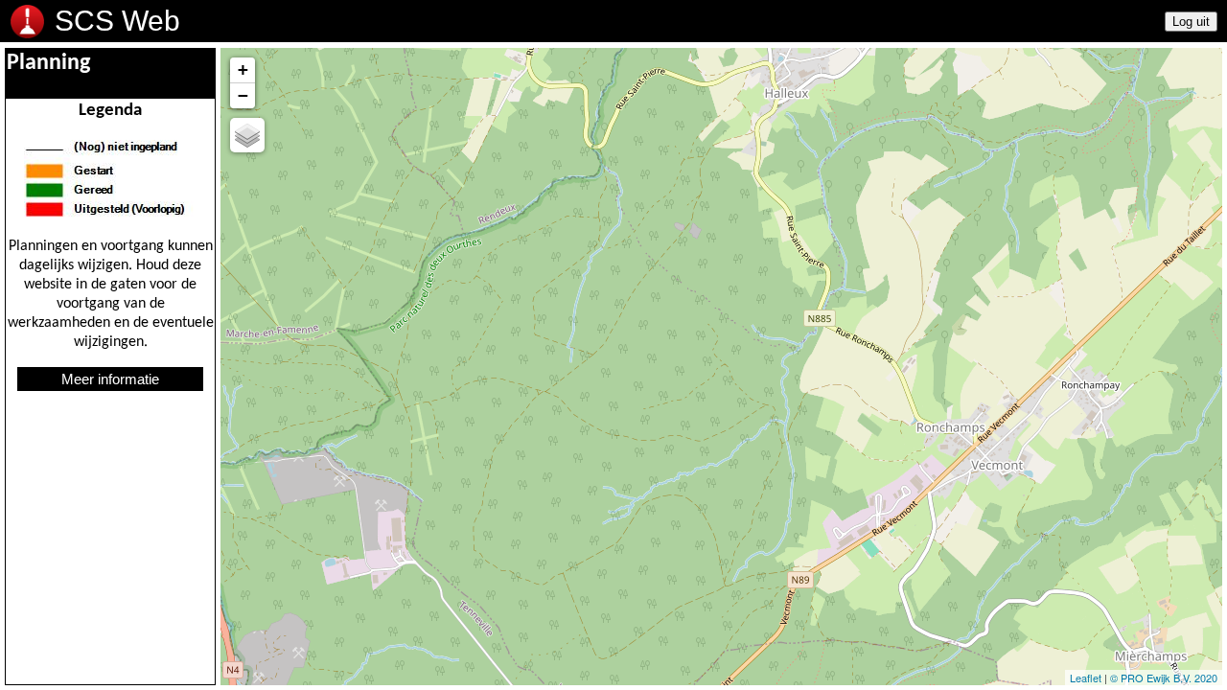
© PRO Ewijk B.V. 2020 (1163, 677)
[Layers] (247, 135)
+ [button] (243, 69)
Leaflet (1085, 677)
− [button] (243, 95)
